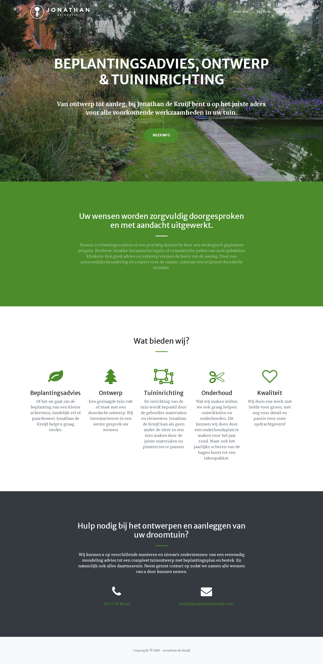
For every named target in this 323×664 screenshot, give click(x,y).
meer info (161, 135)
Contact (286, 11)
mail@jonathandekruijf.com (206, 603)
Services (263, 11)
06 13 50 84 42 (117, 603)
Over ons (241, 11)
